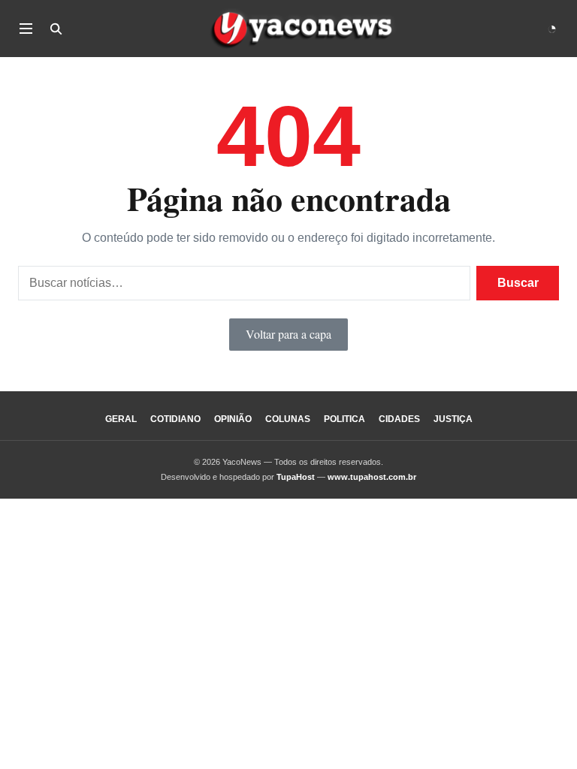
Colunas (287, 419)
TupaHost (295, 476)
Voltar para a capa (288, 334)
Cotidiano (175, 419)
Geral (121, 419)
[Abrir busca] (56, 29)
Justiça (453, 419)
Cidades (399, 419)
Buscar (518, 282)
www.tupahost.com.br (372, 476)
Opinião (233, 419)
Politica (344, 419)
